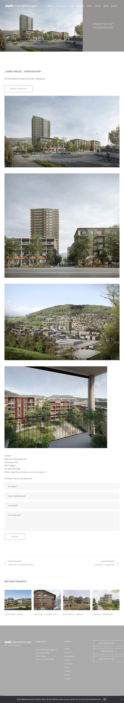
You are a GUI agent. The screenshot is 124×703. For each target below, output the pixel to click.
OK (105, 699)
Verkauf (67, 660)
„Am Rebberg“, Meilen (13, 614)
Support (67, 671)
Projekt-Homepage (18, 89)
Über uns (68, 652)
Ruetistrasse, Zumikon (73, 614)
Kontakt (67, 679)
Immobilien (69, 664)
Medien (67, 675)
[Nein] (121, 699)
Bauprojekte (69, 656)
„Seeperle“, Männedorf (103, 614)
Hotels (67, 667)
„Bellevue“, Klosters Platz (46, 614)
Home (66, 649)
